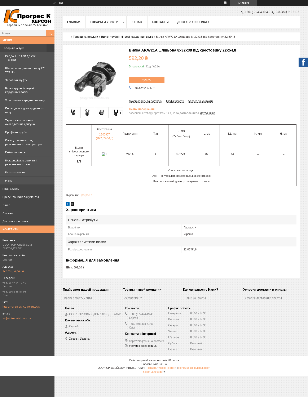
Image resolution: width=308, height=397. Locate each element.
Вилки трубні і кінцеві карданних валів (19, 90)
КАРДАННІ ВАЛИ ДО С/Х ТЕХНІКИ (20, 58)
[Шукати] (50, 33)
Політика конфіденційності (194, 367)
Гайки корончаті (16, 152)
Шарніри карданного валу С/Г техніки (25, 70)
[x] (72, 204)
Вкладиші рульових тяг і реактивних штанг (21, 162)
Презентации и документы (21, 197)
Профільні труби (16, 132)
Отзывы (8, 213)
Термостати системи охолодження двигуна (20, 122)
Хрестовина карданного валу (25, 100)
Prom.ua (174, 360)
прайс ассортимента (78, 298)
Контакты (160, 22)
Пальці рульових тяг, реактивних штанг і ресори (23, 142)
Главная (74, 22)
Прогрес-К (86, 195)
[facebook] (68, 204)
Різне (8, 180)
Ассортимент (133, 298)
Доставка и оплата (15, 221)
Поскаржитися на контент (161, 367)
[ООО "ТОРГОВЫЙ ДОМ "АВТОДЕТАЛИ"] (27, 16)
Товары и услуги (13, 48)
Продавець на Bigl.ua (154, 364)
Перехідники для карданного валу (24, 110)
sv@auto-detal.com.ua (17, 318)
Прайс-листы (11, 189)
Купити (146, 80)
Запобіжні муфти (16, 80)
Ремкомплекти (15, 172)
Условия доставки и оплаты (263, 298)
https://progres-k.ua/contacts (21, 306)
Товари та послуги (85, 36)
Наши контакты (195, 298)
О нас (6, 205)
